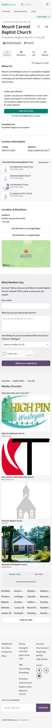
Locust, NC (19, 607)
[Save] (38, 27)
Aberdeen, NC (7, 607)
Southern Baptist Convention (16, 127)
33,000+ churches (12, 95)
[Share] (46, 27)
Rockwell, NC (20, 613)
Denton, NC (19, 590)
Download (24, 672)
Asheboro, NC (33, 590)
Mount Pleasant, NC (36, 607)
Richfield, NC (7, 590)
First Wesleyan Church (19, 184)
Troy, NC (30, 43)
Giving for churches (23, 649)
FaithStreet (9, 4)
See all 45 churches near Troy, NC (17, 22)
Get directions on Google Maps (26, 228)
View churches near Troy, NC (15, 393)
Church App (24, 668)
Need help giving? (41, 653)
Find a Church (25, 682)
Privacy (20, 720)
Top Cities (38, 574)
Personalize (43, 16)
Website (45, 55)
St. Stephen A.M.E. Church (21, 193)
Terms (27, 720)
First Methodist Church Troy (21, 166)
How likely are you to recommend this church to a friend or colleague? (25, 337)
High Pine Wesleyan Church (13, 433)
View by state (26, 619)
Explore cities (25, 686)
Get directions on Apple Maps (26, 235)
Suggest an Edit (41, 63)
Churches (6, 11)
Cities (33, 11)
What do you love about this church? (19, 312)
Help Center (42, 659)
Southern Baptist (13, 43)
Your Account (42, 647)
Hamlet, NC (45, 613)
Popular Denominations (26, 581)
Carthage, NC (20, 596)
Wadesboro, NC (8, 602)
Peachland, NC (34, 613)
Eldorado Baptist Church (20, 175)
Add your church (23, 692)
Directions (21, 55)
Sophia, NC (6, 613)
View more (44, 162)
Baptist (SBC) (19, 380)
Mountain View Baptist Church (14, 564)
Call (33, 55)
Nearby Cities (14, 574)
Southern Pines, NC (23, 602)
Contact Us (7, 651)
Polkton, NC (32, 602)
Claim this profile (26, 111)
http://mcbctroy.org (37, 150)
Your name (7, 300)
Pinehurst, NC (7, 596)
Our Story (6, 647)
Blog (4, 655)
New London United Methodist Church (18, 477)
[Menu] (47, 4)
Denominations (20, 11)
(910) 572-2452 (8, 150)
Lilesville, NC (33, 596)
